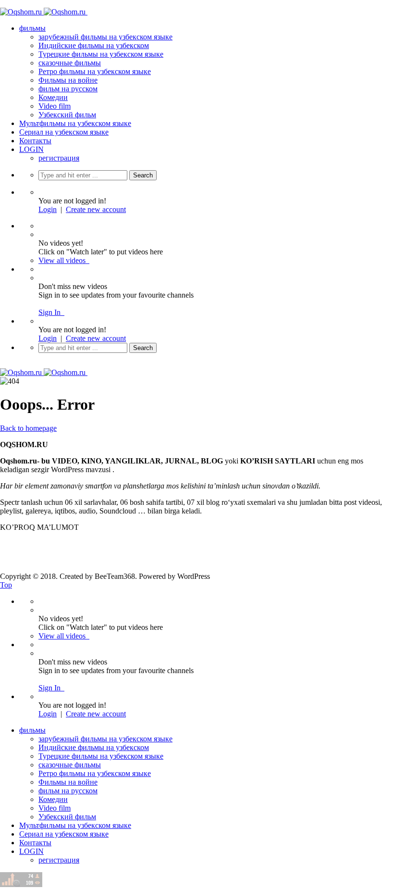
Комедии (53, 97)
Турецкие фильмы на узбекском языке (100, 54)
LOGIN (31, 149)
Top (6, 585)
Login (47, 209)
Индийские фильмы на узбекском (93, 45)
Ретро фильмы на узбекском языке (94, 71)
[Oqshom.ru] (51, 12)
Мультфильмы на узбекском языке (75, 123)
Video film (54, 106)
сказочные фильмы (69, 63)
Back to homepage (28, 428)
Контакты (35, 141)
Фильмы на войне (68, 80)
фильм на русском (68, 89)
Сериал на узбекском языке (64, 132)
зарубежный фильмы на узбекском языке (105, 37)
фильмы (32, 28)
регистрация (58, 158)
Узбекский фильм (67, 115)
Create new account (96, 209)
